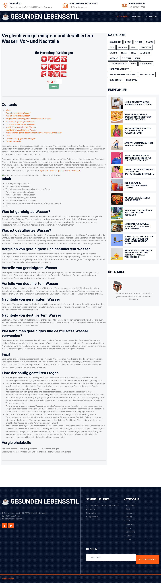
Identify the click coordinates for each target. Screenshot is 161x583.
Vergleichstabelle (13, 141)
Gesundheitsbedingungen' (122, 74)
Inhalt (8, 110)
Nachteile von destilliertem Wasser (21, 130)
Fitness (138, 42)
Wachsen (122, 47)
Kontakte (151, 16)
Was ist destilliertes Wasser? (18, 115)
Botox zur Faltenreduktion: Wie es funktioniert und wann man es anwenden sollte (138, 240)
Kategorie (121, 16)
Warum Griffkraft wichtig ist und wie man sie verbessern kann (137, 130)
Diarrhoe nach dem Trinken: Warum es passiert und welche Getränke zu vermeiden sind (138, 253)
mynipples (44, 170)
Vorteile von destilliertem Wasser (20, 124)
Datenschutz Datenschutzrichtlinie (103, 505)
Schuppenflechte (118, 63)
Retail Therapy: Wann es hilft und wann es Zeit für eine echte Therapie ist (137, 158)
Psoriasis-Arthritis (119, 69)
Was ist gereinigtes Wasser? (18, 113)
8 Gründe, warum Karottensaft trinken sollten (135, 185)
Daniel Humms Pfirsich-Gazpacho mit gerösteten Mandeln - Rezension (137, 117)
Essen (133, 47)
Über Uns (137, 16)
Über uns (92, 509)
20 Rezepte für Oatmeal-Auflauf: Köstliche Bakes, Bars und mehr (137, 226)
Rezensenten (115, 80)
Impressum (93, 516)
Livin (111, 47)
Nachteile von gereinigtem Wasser (21, 127)
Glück (128, 42)
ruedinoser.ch (8, 578)
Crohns (113, 53)
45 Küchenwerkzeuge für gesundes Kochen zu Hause (138, 103)
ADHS (137, 58)
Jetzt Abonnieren (147, 559)
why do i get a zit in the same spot (65, 170)
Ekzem (124, 53)
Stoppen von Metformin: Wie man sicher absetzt (138, 144)
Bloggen (126, 58)
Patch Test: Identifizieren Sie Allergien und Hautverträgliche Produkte (139, 171)
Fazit (8, 135)
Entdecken (145, 47)
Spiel (133, 53)
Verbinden (145, 53)
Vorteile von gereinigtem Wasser (20, 121)
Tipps (133, 63)
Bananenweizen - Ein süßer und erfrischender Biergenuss (138, 212)
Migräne (113, 58)
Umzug (149, 42)
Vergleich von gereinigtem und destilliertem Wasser (28, 118)
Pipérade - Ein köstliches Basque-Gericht (137, 199)
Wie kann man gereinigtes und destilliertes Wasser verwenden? (34, 132)
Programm (131, 80)
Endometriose (147, 74)
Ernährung (146, 63)
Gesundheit (115, 42)
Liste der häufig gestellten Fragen (20, 138)
